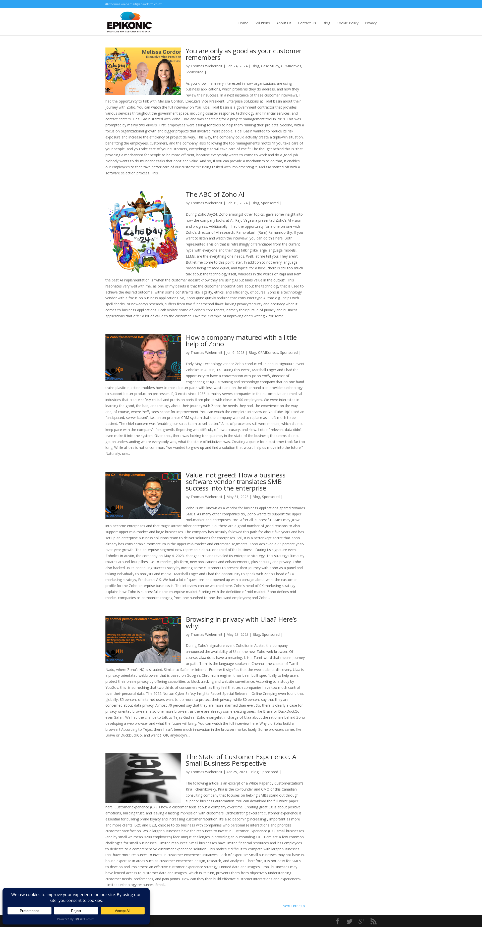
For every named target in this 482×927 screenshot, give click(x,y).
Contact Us (307, 23)
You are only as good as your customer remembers (244, 54)
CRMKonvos (291, 66)
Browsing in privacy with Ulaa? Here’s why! (241, 622)
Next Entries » (293, 905)
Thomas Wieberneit (206, 66)
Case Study (270, 66)
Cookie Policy (347, 23)
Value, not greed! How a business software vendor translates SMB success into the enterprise (235, 481)
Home (243, 23)
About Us (283, 23)
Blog (326, 23)
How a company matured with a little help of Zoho (241, 340)
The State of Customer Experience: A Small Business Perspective (241, 760)
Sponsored (194, 72)
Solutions (262, 23)
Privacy (371, 23)
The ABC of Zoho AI (215, 194)
